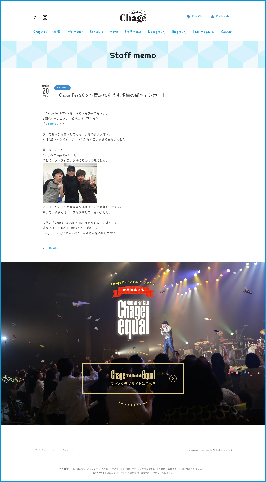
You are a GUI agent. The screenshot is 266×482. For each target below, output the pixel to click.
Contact (227, 32)
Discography (157, 32)
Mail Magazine (204, 32)
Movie (113, 32)
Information (75, 32)
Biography (179, 32)
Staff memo (133, 32)
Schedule (96, 32)
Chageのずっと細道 (46, 32)
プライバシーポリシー (44, 450)
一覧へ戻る (52, 248)
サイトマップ (66, 450)
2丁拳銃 (51, 124)
